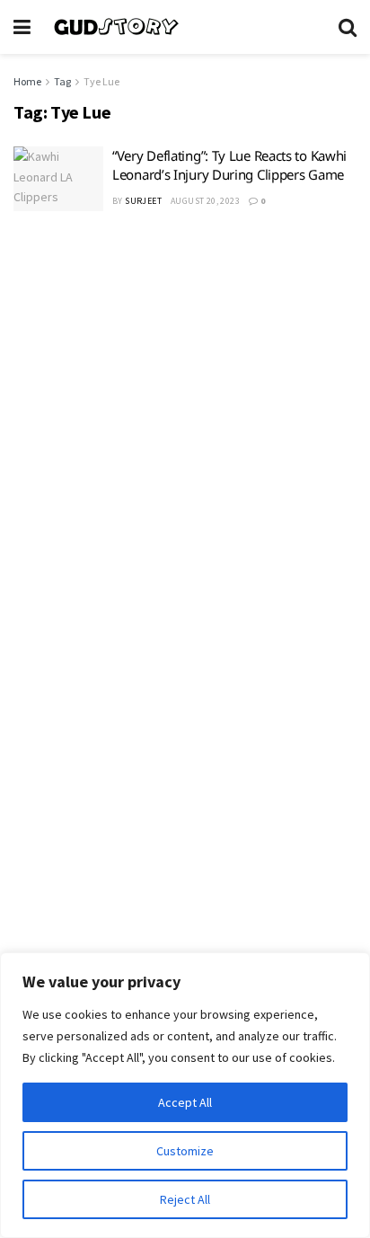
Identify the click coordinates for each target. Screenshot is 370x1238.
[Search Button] (348, 27)
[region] (185, 1095)
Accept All (185, 1102)
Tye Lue (101, 81)
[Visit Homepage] (184, 27)
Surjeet (143, 201)
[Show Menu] (22, 27)
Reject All (185, 1199)
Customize (185, 1151)
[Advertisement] (185, 428)
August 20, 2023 (205, 201)
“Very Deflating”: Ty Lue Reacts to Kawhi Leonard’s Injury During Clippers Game (229, 164)
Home (27, 81)
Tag (62, 81)
